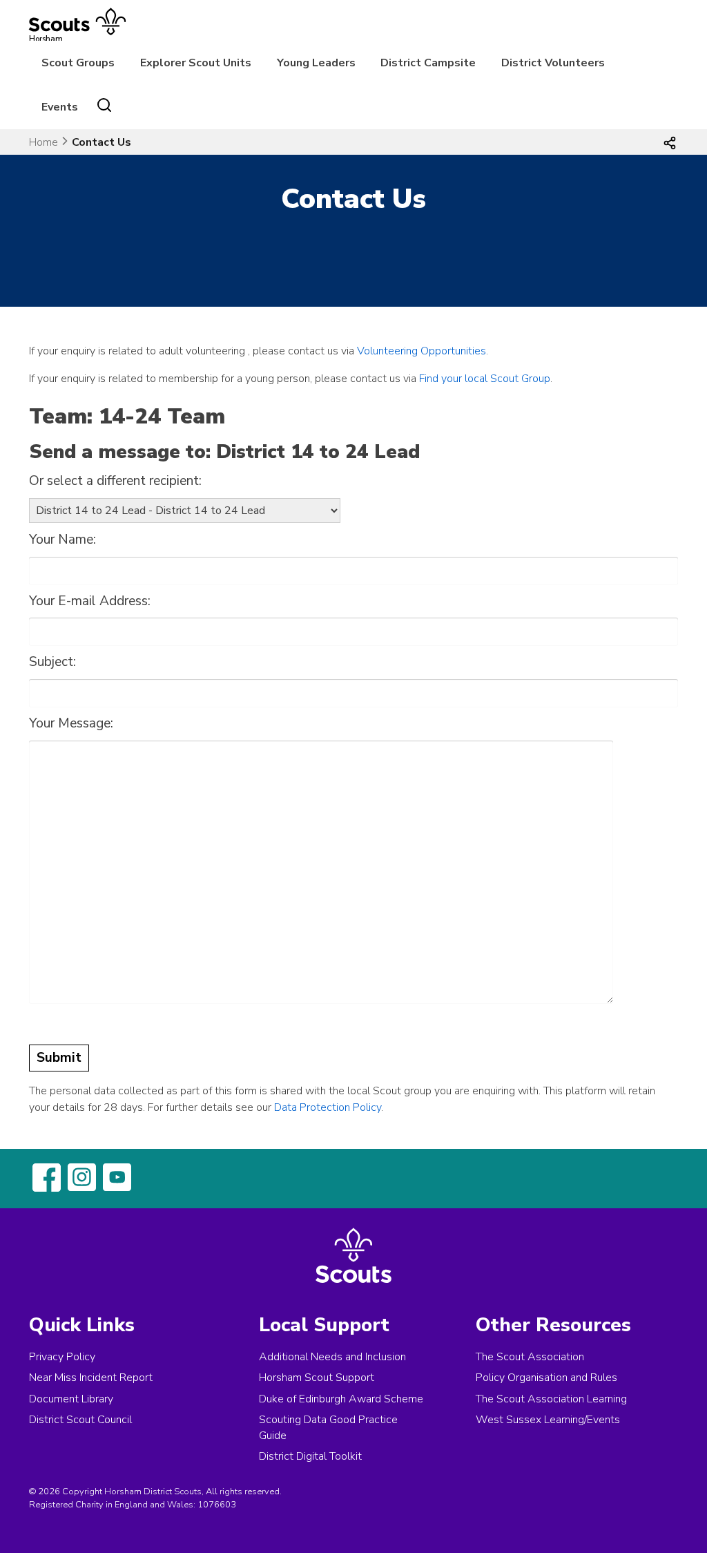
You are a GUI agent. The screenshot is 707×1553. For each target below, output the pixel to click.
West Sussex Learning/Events (548, 1419)
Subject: (52, 662)
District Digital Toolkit (310, 1456)
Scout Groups (78, 62)
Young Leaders (316, 62)
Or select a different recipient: (115, 481)
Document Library (71, 1399)
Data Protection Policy (327, 1107)
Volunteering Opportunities (421, 351)
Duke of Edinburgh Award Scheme (341, 1399)
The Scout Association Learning (551, 1399)
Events (59, 107)
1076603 (216, 1504)
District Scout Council (80, 1419)
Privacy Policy (62, 1356)
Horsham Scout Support (316, 1377)
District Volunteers (553, 62)
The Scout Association (530, 1356)
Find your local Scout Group (484, 378)
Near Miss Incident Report (91, 1377)
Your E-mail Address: (90, 601)
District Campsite (428, 62)
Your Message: (71, 723)
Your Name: (62, 540)
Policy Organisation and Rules (546, 1377)
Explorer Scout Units (195, 62)
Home (43, 142)
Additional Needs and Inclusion (332, 1356)
